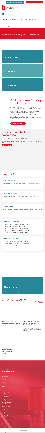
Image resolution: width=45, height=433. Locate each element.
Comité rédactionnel (5, 383)
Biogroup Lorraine (5, 409)
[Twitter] (4, 371)
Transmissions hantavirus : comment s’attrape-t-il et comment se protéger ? (9, 349)
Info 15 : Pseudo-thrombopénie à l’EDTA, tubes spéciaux (17, 243)
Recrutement (4, 382)
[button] (8, 25)
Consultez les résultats (6, 377)
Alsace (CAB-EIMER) (5, 392)
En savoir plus (4, 424)
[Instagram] (13, 371)
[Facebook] (2, 371)
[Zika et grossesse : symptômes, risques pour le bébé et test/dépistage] (33, 312)
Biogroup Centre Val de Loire (7, 402)
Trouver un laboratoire (6, 374)
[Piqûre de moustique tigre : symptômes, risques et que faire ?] (12, 312)
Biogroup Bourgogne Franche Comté (8, 399)
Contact (3, 386)
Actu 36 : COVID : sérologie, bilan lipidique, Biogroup (16, 232)
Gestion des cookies (23, 430)
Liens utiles (4, 385)
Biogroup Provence (5, 415)
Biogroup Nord (4, 412)
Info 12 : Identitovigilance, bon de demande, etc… (15, 248)
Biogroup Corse (4, 403)
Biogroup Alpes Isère (5, 396)
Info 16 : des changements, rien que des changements (17, 241)
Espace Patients (4, 379)
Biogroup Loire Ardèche (6, 408)
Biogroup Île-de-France (6, 406)
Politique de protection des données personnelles (21, 429)
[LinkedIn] (7, 371)
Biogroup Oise (4, 413)
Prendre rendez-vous (5, 376)
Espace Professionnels (6, 380)
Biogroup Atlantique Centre (7, 397)
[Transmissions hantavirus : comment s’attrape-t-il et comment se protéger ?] (12, 339)
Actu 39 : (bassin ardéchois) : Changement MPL (15, 226)
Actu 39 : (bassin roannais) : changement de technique (17, 224)
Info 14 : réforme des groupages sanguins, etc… (15, 245)
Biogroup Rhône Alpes (6, 416)
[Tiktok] (9, 371)
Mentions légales (8, 429)
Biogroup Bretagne (5, 400)
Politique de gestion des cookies (37, 429)
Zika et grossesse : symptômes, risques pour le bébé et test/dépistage (32, 323)
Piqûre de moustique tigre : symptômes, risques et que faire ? (11, 322)
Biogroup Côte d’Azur (5, 405)
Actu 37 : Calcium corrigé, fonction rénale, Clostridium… (17, 230)
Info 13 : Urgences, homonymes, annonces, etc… (15, 247)
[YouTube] (11, 371)
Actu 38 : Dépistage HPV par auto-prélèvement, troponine (17, 228)
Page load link (3, 432)
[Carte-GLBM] (5, 94)
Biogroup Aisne (4, 393)
